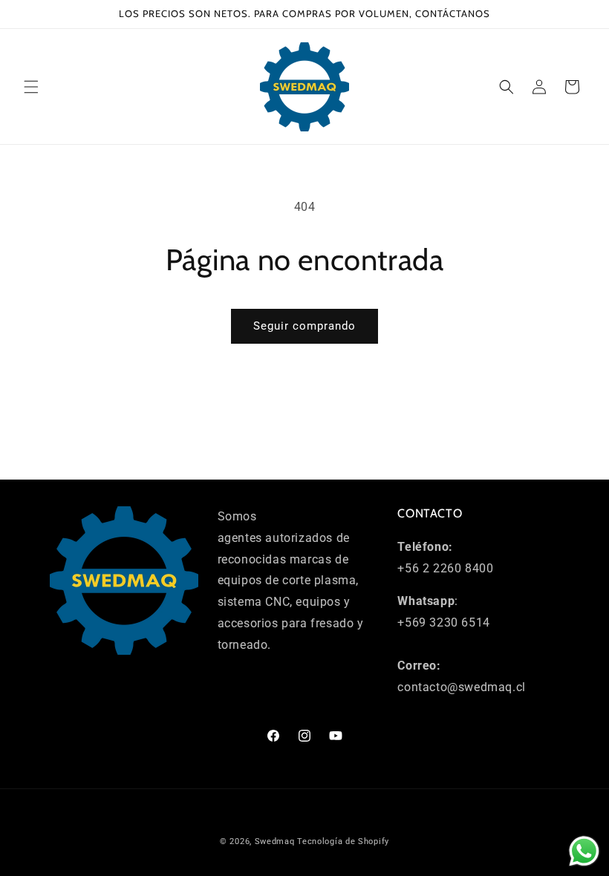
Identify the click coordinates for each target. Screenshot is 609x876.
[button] (31, 87)
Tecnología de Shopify (343, 841)
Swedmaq (275, 841)
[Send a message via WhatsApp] (584, 851)
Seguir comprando (304, 326)
